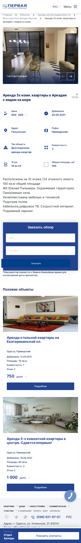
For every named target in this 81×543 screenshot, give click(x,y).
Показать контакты (48, 535)
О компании (24, 511)
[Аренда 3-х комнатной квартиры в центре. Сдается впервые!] (40, 415)
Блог (45, 511)
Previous (63, 76)
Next (70, 76)
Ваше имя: (40, 237)
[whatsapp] (25, 517)
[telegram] (16, 517)
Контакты (55, 511)
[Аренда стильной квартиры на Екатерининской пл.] (40, 314)
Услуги (37, 511)
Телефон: (40, 250)
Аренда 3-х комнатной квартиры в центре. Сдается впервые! (36, 441)
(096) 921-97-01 (48, 517)
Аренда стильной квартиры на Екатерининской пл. (33, 340)
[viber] (6, 517)
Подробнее (40, 386)
